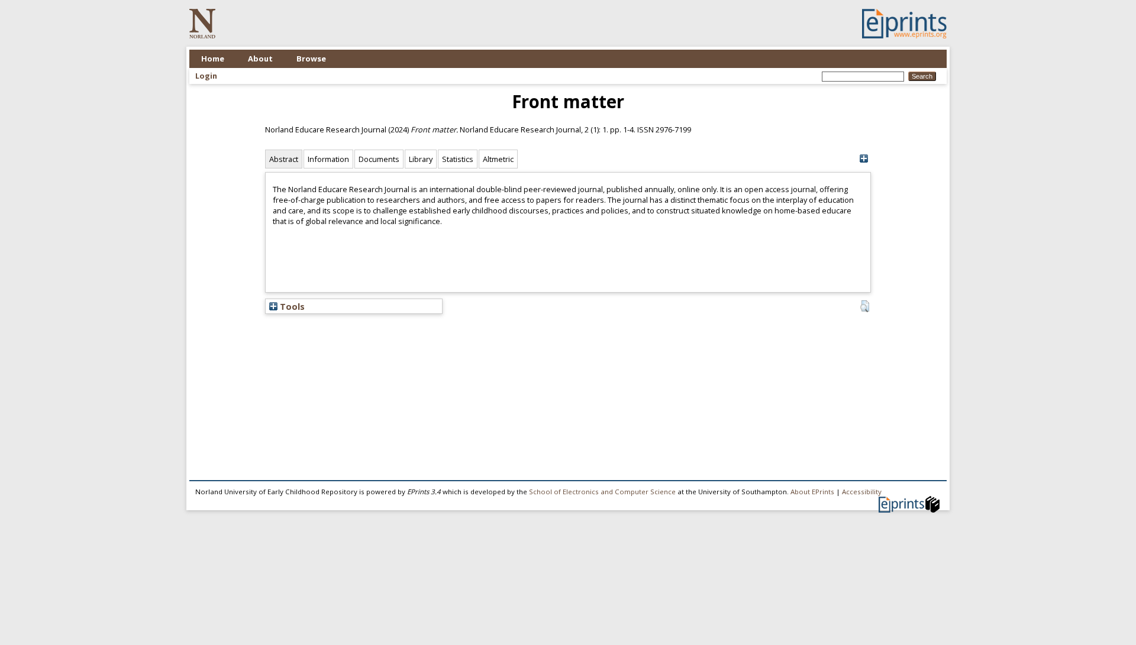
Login (206, 75)
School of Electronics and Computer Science (602, 491)
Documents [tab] (379, 159)
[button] (864, 306)
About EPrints (812, 491)
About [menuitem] (260, 58)
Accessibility (862, 491)
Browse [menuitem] (311, 58)
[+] (863, 158)
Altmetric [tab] (498, 159)
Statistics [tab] (457, 159)
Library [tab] (421, 159)
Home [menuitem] (212, 58)
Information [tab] (328, 159)
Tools (291, 306)
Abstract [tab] (283, 159)
